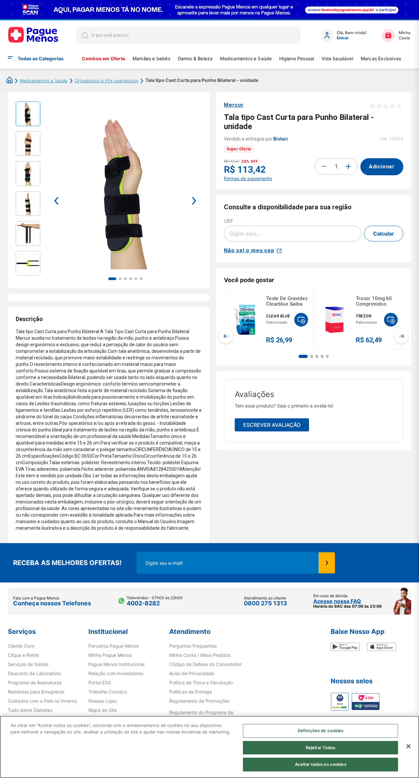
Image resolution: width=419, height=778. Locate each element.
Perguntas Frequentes (193, 646)
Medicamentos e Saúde (246, 58)
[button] (303, 356)
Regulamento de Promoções (199, 701)
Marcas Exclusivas (381, 58)
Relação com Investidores (115, 673)
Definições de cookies (321, 730)
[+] (348, 166)
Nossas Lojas (102, 701)
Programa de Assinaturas (35, 682)
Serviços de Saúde (28, 664)
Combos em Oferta (103, 58)
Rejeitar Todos (321, 747)
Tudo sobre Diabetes (30, 710)
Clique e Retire (23, 655)
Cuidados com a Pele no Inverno (42, 701)
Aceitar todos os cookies (320, 764)
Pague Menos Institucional (116, 664)
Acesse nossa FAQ (337, 601)
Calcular (383, 233)
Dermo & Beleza (195, 58)
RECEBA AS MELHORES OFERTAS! (67, 563)
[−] (324, 166)
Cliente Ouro (21, 646)
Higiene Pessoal (296, 58)
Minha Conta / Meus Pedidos (199, 655)
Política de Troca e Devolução (201, 682)
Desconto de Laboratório (34, 673)
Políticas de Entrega (190, 691)
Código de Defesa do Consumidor (205, 664)
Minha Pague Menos (110, 655)
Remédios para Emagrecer (36, 691)
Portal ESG (99, 682)
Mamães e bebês (151, 58)
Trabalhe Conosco (107, 691)
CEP (228, 221)
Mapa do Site (102, 710)
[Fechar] (408, 746)
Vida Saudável (337, 58)
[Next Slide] (401, 336)
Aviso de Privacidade (191, 673)
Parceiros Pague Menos (113, 646)
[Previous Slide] (225, 336)
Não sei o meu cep (249, 250)
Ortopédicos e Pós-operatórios (106, 80)
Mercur (234, 105)
